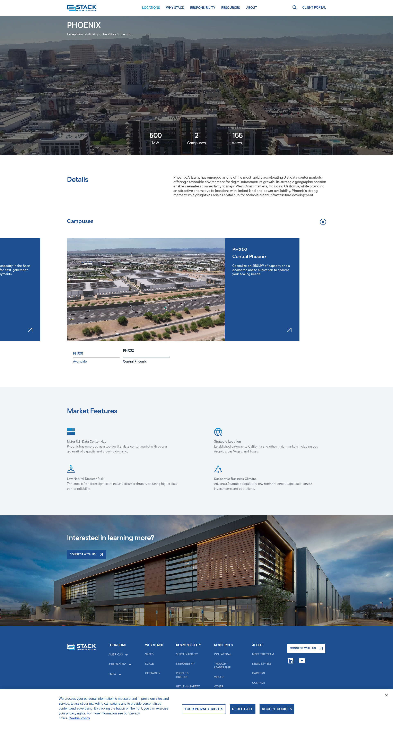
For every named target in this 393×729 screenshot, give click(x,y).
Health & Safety (188, 686)
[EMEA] (119, 674)
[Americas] (126, 655)
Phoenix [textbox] (84, 26)
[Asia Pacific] (129, 665)
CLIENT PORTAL (314, 7)
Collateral (222, 654)
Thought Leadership (222, 665)
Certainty (152, 673)
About (251, 8)
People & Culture (182, 675)
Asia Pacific (117, 664)
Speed (149, 654)
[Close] (386, 695)
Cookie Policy (79, 718)
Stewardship (185, 664)
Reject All (242, 709)
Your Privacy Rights (203, 709)
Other (219, 686)
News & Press (262, 664)
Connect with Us (83, 554)
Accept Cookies (277, 709)
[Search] (294, 8)
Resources (230, 8)
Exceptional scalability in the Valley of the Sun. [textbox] (99, 34)
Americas (115, 654)
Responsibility (202, 8)
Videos (219, 677)
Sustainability (187, 654)
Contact (258, 683)
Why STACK (175, 8)
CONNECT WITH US (303, 648)
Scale (149, 664)
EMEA (112, 674)
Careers (258, 673)
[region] (263, 292)
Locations (151, 8)
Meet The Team (263, 654)
